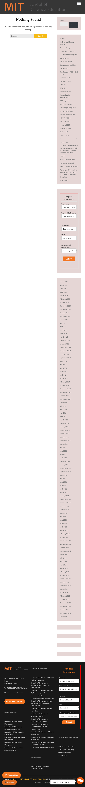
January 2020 (64, 537)
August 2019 (64, 554)
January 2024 (64, 385)
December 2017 (65, 603)
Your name (65, 204)
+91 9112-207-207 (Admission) (17, 688)
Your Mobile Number (68, 213)
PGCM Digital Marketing (65, 750)
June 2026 (63, 285)
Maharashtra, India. (11, 683)
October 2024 (64, 354)
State (63, 235)
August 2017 (64, 617)
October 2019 (64, 548)
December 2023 (65, 389)
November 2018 (65, 579)
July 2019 (63, 558)
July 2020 (63, 516)
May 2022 (63, 454)
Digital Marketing (66, 61)
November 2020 (65, 503)
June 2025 (63, 327)
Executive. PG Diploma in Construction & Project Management (39, 726)
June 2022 (63, 451)
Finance (62, 85)
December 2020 (65, 499)
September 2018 (65, 586)
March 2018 (64, 592)
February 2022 (65, 461)
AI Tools (62, 38)
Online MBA (64, 132)
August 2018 (64, 589)
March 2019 (64, 568)
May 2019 (63, 565)
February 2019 (65, 572)
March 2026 (64, 295)
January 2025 (64, 344)
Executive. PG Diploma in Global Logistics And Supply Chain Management (42, 703)
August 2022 (64, 444)
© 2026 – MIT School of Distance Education (29, 779)
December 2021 (65, 468)
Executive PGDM (65, 81)
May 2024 (63, 371)
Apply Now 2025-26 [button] (14, 701)
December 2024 (65, 347)
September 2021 (65, 472)
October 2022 (64, 437)
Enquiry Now (13, 775)
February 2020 (65, 534)
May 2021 (63, 485)
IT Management (65, 101)
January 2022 (64, 465)
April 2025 (63, 333)
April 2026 (63, 292)
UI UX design (64, 180)
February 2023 (65, 423)
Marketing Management (68, 108)
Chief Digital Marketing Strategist (42, 747)
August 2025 (64, 320)
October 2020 (64, 506)
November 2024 (65, 351)
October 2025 (64, 313)
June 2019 (63, 561)
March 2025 (64, 337)
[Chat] (80, 780)
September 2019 (65, 551)
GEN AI (62, 88)
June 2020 (63, 520)
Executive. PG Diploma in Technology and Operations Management (40, 685)
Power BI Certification (67, 159)
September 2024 (65, 358)
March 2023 (64, 420)
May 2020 (63, 523)
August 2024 (64, 361)
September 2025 (65, 316)
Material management (67, 114)
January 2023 (64, 427)
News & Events (65, 121)
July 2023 (63, 406)
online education (65, 128)
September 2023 (65, 399)
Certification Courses (67, 51)
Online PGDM (64, 135)
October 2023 (64, 396)
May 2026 (63, 289)
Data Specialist (62, 755)
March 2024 (64, 378)
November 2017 (65, 606)
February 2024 (65, 382)
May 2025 (63, 330)
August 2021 (64, 475)
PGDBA (62, 156)
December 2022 (65, 430)
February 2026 (65, 299)
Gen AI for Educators (64, 752)
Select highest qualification (66, 246)
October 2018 (64, 582)
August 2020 (64, 513)
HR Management (65, 91)
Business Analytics (66, 48)
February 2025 (65, 340)
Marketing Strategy (66, 111)
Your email (65, 226)
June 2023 (63, 409)
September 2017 (65, 613)
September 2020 (65, 510)
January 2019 (64, 575)
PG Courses (64, 142)
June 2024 (63, 368)
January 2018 (64, 599)
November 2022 (65, 434)
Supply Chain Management (69, 166)
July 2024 (63, 365)
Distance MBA (65, 68)
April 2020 (63, 527)
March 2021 (64, 492)
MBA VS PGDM (65, 118)
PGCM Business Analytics (66, 747)
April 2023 (63, 416)
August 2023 (64, 403)
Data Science (64, 58)
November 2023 (65, 392)
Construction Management (69, 55)
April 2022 (63, 458)
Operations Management (68, 139)
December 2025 (65, 306)
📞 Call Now (9, 782)
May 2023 (63, 413)
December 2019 (65, 541)
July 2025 (63, 323)
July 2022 (63, 447)
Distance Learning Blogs (68, 65)
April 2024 (63, 375)
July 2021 (63, 478)
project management (67, 163)
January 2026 (64, 302)
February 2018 (65, 596)
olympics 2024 (65, 125)
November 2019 (65, 544)
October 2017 (64, 610)
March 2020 (64, 530)
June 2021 (63, 482)
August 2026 (64, 282)
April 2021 (63, 489)
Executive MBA (65, 78)
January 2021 (64, 496)
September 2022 (65, 441)
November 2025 (65, 309)
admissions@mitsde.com (14, 693)
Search (62, 20)
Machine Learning (66, 104)
